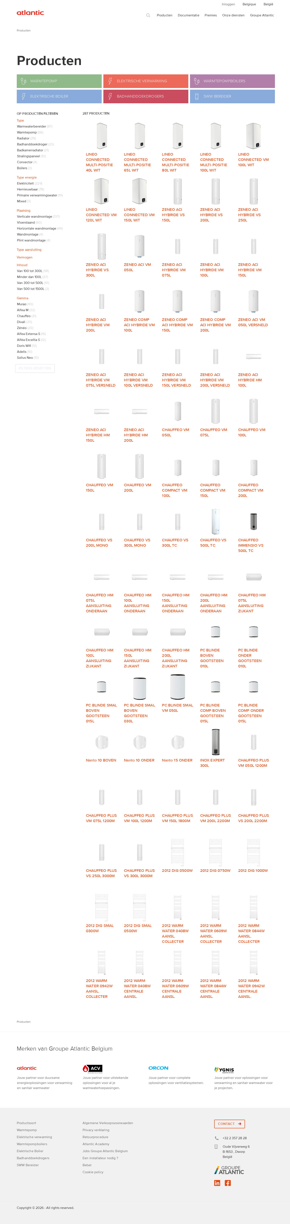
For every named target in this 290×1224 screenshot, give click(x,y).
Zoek (148, 15)
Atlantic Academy (96, 1144)
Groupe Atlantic (262, 15)
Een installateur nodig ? (100, 1158)
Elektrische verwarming (34, 1137)
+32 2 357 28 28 (235, 1138)
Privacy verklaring (96, 1130)
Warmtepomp (27, 1130)
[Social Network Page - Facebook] (228, 1184)
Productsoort (26, 1123)
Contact (227, 1124)
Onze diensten (233, 15)
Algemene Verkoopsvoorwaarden (108, 1123)
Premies (211, 15)
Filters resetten (35, 368)
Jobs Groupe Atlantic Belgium (105, 1151)
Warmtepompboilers (32, 1144)
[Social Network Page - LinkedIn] (217, 1184)
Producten (164, 15)
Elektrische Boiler (30, 1151)
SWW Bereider (28, 1165)
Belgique (249, 4)
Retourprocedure (95, 1137)
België (268, 4)
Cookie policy (93, 1172)
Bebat (87, 1165)
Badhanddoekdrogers (33, 1158)
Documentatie (188, 15)
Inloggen (228, 4)
